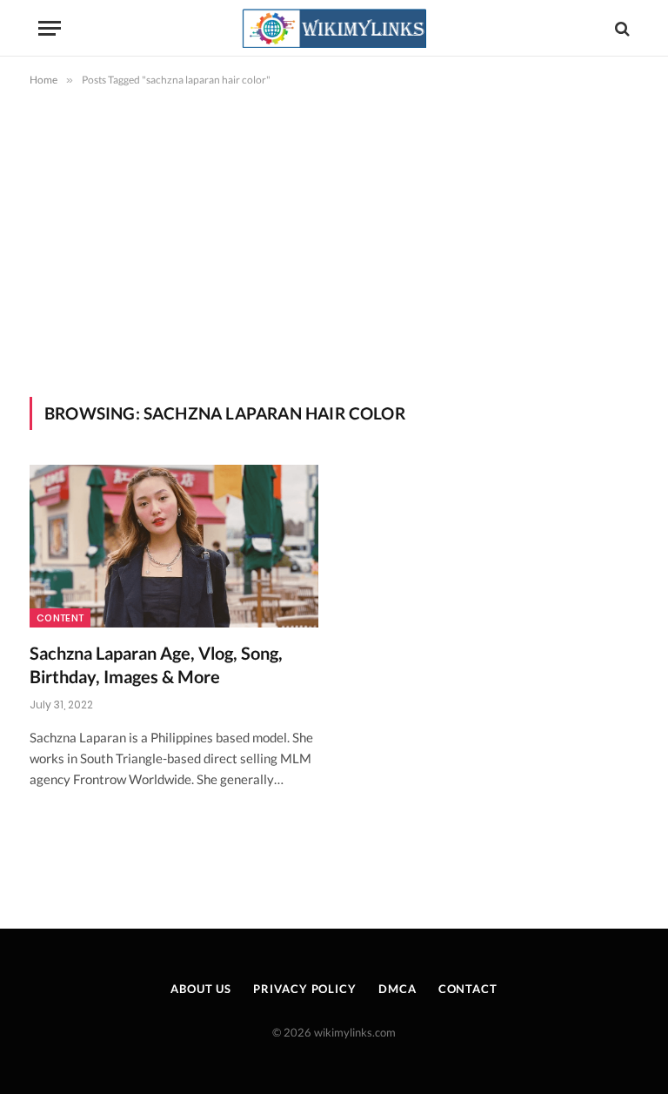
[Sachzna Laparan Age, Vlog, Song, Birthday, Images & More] (174, 546)
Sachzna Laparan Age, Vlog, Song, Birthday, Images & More (156, 664)
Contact (468, 989)
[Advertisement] (334, 238)
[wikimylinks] (334, 28)
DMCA (397, 989)
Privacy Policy (305, 989)
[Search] (620, 28)
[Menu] (49, 28)
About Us (200, 989)
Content (60, 618)
